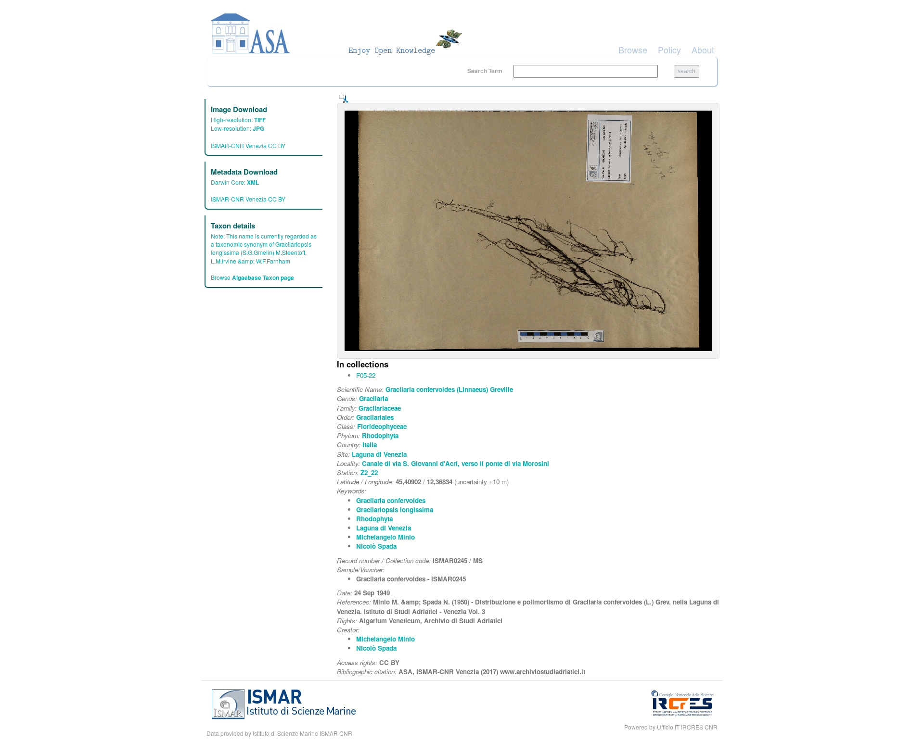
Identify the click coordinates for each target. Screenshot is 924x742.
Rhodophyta (380, 435)
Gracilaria (373, 398)
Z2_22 (369, 472)
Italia (369, 444)
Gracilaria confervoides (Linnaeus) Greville (449, 389)
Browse (632, 49)
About (703, 49)
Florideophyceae (382, 426)
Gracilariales (375, 417)
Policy (669, 49)
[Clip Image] (343, 97)
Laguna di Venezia (379, 454)
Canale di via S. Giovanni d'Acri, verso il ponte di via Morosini (455, 463)
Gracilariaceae (380, 408)
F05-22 (365, 375)
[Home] (339, 34)
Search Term (485, 70)
